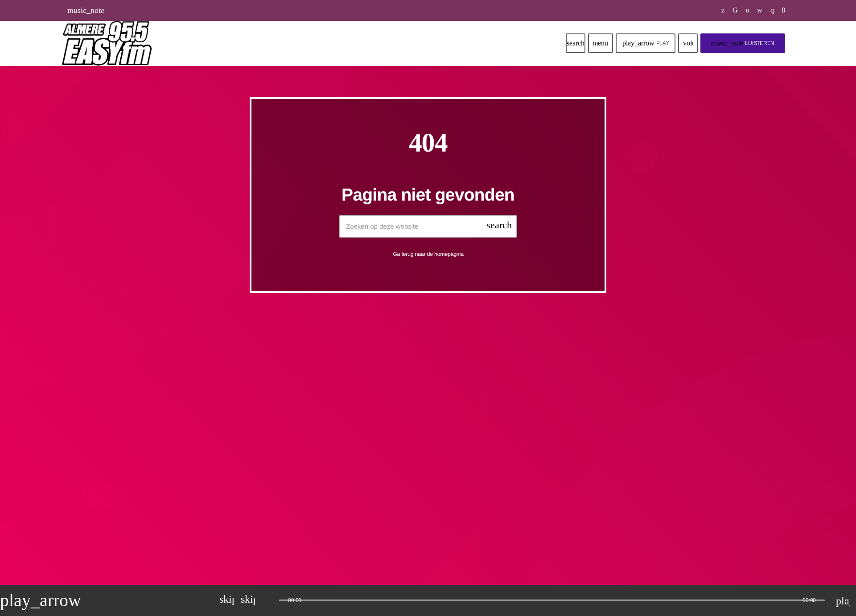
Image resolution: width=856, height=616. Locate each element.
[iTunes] (760, 10)
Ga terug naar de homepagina (428, 254)
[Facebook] (783, 10)
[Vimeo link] (107, 43)
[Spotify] (748, 10)
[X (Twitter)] (723, 10)
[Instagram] (772, 10)
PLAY (645, 43)
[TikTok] (735, 10)
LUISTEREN (742, 43)
